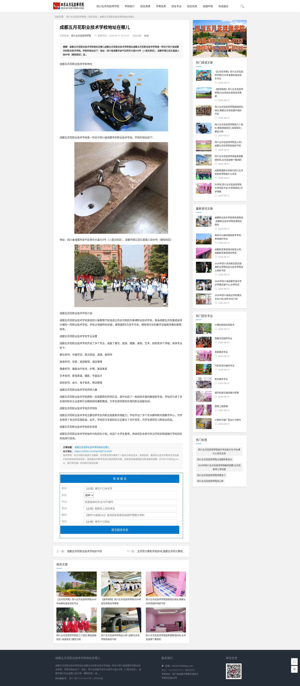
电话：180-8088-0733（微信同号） (178, 669)
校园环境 (208, 6)
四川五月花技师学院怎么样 (210, 480)
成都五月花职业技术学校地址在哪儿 (117, 16)
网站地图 (98, 678)
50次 (146, 35)
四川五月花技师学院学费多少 (211, 475)
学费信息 (161, 6)
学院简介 (130, 6)
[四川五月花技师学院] (68, 9)
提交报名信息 (119, 530)
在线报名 (223, 6)
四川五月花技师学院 (108, 6)
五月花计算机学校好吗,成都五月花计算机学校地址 (165, 551)
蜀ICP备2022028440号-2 (81, 678)
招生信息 (192, 6)
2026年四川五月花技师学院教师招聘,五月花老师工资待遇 (219, 467)
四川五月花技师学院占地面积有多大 (214, 459)
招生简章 (145, 6)
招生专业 (177, 6)
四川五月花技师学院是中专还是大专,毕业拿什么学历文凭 (219, 451)
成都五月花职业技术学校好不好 (84, 551)
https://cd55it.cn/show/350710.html (93, 451)
